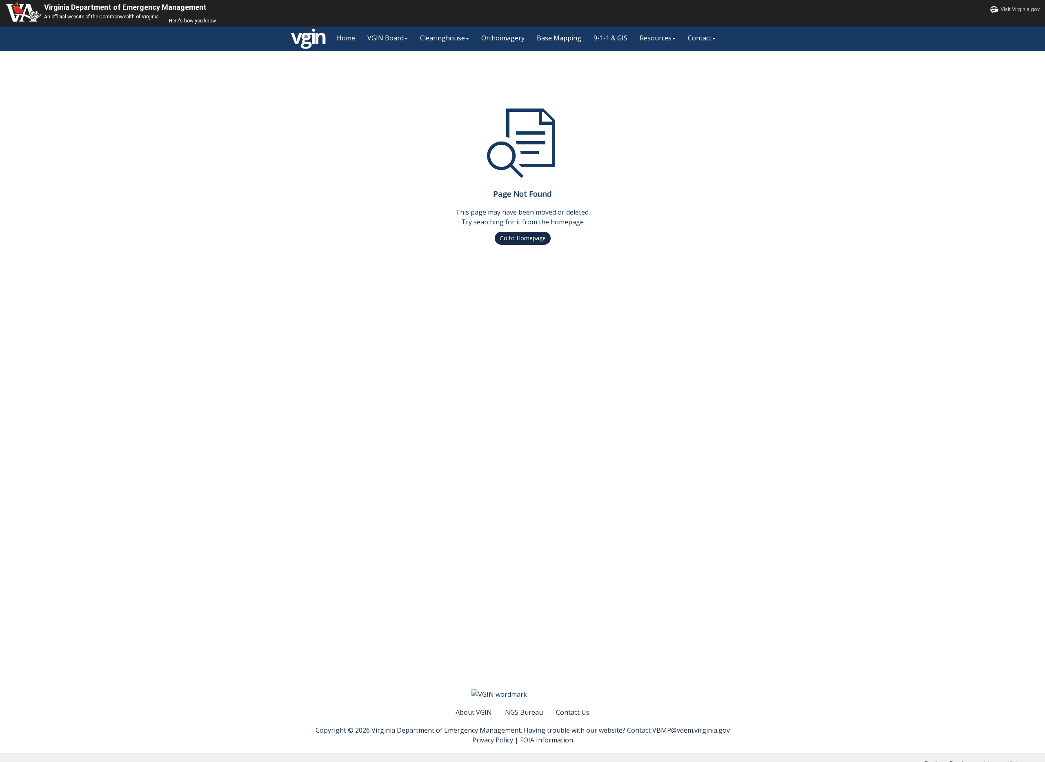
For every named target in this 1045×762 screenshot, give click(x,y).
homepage (567, 221)
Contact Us (572, 712)
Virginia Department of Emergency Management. (447, 730)
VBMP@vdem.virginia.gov (691, 730)
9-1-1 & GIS (610, 37)
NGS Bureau (524, 712)
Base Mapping (559, 37)
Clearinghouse (442, 37)
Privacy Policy (492, 739)
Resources (655, 37)
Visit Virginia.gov (1020, 9)
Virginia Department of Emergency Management (125, 7)
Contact (699, 37)
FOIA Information (546, 739)
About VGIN (474, 712)
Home (346, 37)
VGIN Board (385, 37)
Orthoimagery (503, 37)
